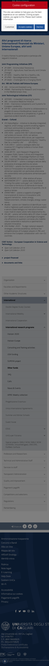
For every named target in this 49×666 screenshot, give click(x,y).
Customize (9, 26)
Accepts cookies (25, 26)
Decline (40, 26)
